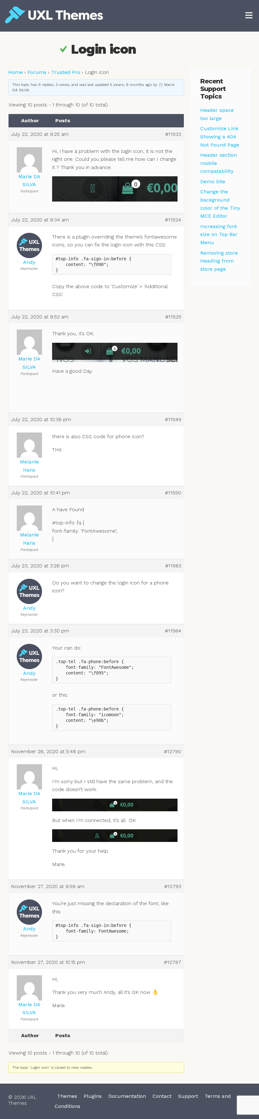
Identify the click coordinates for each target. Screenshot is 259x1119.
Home (15, 72)
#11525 (173, 317)
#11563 (173, 566)
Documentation (127, 1096)
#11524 (173, 220)
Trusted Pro (65, 72)
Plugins (93, 1096)
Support (188, 1096)
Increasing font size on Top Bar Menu (219, 234)
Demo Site (212, 181)
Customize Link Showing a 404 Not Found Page (219, 136)
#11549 (173, 419)
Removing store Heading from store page (219, 261)
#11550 (173, 493)
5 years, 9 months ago (131, 84)
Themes (67, 1096)
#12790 (172, 751)
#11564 (173, 631)
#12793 (172, 886)
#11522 (173, 134)
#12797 (172, 962)
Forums (36, 72)
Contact (162, 1096)
